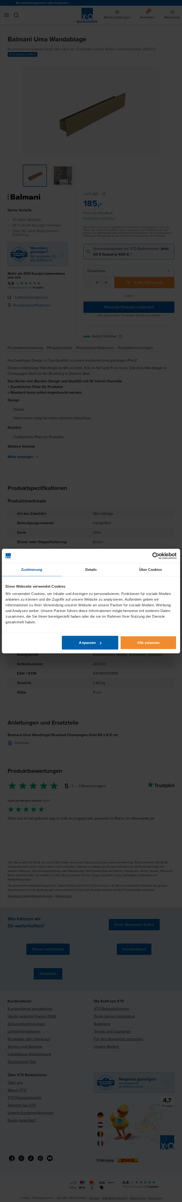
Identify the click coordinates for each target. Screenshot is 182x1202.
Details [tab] (91, 569)
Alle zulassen (148, 643)
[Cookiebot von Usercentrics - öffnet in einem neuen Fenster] (156, 555)
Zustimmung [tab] (31, 569)
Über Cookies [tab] (150, 569)
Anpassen (87, 643)
